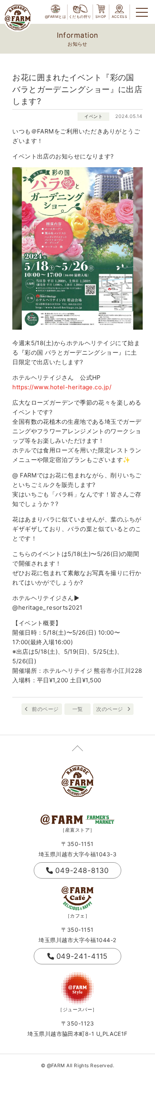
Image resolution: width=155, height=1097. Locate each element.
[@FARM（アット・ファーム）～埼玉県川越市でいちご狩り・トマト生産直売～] (18, 17)
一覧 (77, 709)
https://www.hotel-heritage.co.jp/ (61, 387)
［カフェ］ (77, 916)
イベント (93, 116)
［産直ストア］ (77, 830)
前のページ (45, 709)
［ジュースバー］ (77, 1009)
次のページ (109, 709)
